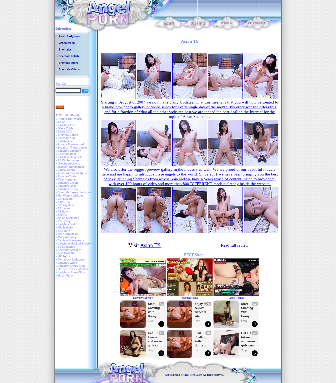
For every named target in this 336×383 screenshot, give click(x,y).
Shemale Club (67, 154)
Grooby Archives (69, 163)
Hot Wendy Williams (71, 195)
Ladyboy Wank (67, 262)
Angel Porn (188, 374)
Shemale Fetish (69, 56)
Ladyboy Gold (67, 186)
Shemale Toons (69, 62)
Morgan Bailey (67, 237)
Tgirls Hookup (236, 297)
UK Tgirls (64, 256)
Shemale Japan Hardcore (74, 192)
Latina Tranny (66, 170)
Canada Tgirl (66, 198)
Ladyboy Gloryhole (70, 157)
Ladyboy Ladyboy (69, 150)
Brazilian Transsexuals (73, 147)
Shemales (65, 49)
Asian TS (63, 122)
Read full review (234, 245)
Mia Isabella (65, 227)
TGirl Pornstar (67, 179)
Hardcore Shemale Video (74, 269)
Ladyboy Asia (67, 125)
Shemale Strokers (69, 250)
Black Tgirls (65, 128)
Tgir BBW (64, 202)
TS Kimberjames (69, 160)
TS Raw (63, 211)
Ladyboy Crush (68, 182)
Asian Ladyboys (69, 36)
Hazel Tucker (66, 275)
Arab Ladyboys (68, 234)
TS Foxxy (64, 230)
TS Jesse (64, 208)
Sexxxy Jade (66, 205)
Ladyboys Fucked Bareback (76, 243)
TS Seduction (66, 246)
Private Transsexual (71, 144)
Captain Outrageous (71, 240)
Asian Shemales (68, 218)
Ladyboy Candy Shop (71, 266)
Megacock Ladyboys (71, 259)
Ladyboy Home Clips (71, 272)
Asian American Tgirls (72, 173)
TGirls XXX (65, 131)
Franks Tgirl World (70, 118)
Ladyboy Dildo (67, 224)
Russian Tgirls (67, 176)
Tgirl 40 (62, 214)
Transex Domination (71, 166)
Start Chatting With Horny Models (154, 310)
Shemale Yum (67, 138)
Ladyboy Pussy (68, 189)
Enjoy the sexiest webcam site (201, 310)
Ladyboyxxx (66, 141)
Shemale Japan (68, 134)
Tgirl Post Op (66, 253)
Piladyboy (64, 221)
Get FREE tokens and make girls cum (155, 339)
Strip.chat (152, 321)
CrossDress (67, 43)
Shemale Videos (69, 69)
